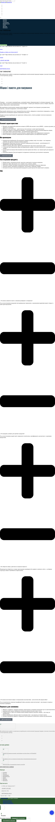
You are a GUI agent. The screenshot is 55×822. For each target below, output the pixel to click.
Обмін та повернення (8, 803)
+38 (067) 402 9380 (4, 60)
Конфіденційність (7, 800)
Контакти (6, 15)
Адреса (1, 49)
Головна (5, 19)
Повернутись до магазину (18, 818)
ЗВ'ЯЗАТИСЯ (3, 45)
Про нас (5, 21)
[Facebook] (4, 38)
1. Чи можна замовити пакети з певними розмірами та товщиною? (16, 300)
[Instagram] (4, 40)
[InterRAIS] (3, 2)
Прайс (4, 25)
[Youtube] (4, 42)
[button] (27, 237)
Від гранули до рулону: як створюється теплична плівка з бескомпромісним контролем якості (19, 758)
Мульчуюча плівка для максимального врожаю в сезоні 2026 (14, 764)
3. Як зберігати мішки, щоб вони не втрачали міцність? (13, 566)
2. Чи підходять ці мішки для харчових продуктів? (12, 433)
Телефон (1, 57)
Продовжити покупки (9, 820)
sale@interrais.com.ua (5, 68)
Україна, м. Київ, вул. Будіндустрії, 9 (9, 52)
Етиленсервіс (4, 798)
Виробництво (6, 23)
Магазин (5, 26)
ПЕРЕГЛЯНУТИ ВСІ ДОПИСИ (7, 767)
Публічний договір (7, 802)
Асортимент (6, 22)
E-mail (1, 65)
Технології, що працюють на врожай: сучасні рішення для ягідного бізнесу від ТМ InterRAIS (19, 753)
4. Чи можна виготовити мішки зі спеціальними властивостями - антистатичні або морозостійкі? (23, 699)
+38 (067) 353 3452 (6, 788)
